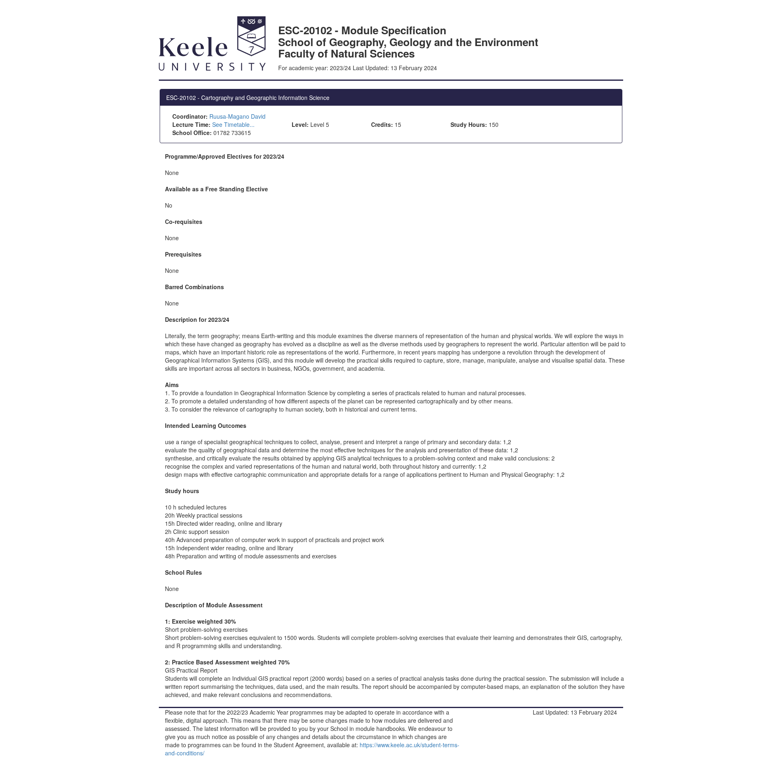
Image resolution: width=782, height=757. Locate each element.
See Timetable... (233, 124)
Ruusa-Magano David (237, 116)
